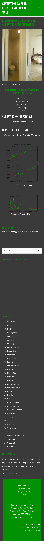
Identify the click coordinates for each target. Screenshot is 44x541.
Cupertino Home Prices (22, 185)
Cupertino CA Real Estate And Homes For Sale (16, 8)
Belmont (11, 325)
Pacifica (10, 395)
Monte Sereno (13, 384)
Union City (11, 443)
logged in (17, 232)
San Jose (11, 421)
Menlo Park (12, 373)
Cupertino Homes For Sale (17, 116)
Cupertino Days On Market (22, 214)
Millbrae (10, 377)
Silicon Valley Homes (32, 524)
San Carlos (11, 417)
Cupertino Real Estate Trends (22, 135)
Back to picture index (11, 84)
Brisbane (11, 329)
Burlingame (12, 333)
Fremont (11, 355)
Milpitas (10, 380)
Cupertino (11, 340)
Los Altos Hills (13, 366)
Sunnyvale (11, 439)
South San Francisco (15, 436)
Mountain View (13, 388)
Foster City (11, 351)
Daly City (10, 344)
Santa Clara (11, 428)
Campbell (11, 336)
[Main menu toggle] (39, 8)
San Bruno (11, 413)
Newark (10, 391)
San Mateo (11, 425)
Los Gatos (11, 369)
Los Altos (11, 362)
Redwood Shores (14, 410)
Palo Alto (11, 399)
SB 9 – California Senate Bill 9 (14, 473)
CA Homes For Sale (33, 530)
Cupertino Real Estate (15, 130)
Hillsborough (12, 358)
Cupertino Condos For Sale (22, 122)
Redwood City (13, 406)
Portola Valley (13, 403)
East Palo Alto (13, 347)
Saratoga (10, 432)
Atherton (11, 322)
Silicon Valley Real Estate (31, 527)
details (22, 111)
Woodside (11, 447)
